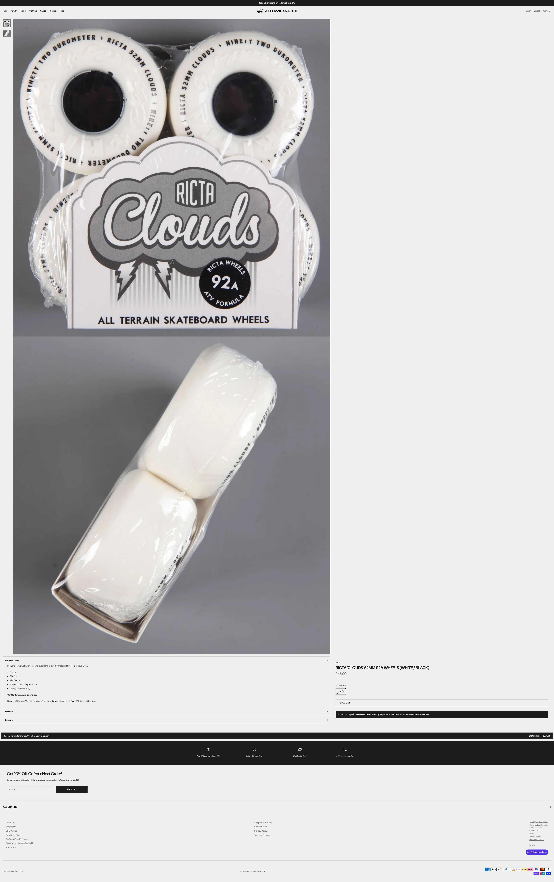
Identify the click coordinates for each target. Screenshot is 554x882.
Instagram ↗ (535, 736)
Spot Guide (11, 847)
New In (14, 10)
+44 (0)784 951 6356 (536, 839)
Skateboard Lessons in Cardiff (19, 843)
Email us (532, 845)
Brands (52, 10)
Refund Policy (260, 826)
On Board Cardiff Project (17, 839)
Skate (23, 10)
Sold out (345, 702)
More (61, 10)
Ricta (338, 662)
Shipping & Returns (263, 822)
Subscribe (71, 789)
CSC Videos (11, 830)
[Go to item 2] (7, 33)
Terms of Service (262, 835)
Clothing (33, 10)
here (22, 701)
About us (10, 822)
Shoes (43, 10)
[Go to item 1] (7, 23)
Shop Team (11, 826)
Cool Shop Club (13, 835)
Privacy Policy (260, 830)
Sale (5, 10)
